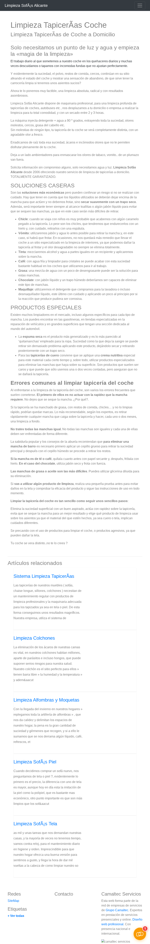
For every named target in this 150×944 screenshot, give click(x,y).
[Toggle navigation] (139, 5)
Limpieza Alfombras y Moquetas (46, 700)
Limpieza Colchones (34, 638)
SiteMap (13, 900)
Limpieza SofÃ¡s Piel (34, 761)
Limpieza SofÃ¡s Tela (35, 823)
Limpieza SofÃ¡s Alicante (26, 5)
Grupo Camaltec (117, 910)
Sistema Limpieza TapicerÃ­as (43, 576)
